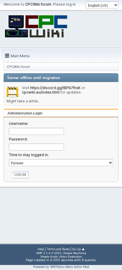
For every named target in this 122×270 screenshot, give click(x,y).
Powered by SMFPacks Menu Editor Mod (61, 267)
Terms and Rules (58, 249)
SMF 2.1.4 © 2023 (48, 253)
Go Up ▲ (78, 249)
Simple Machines (74, 253)
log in (71, 4)
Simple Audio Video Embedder (61, 256)
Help (41, 249)
